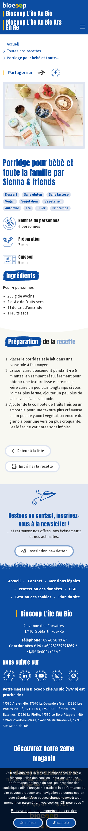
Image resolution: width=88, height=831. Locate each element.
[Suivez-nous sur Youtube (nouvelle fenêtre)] (41, 676)
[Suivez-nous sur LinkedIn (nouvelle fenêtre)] (25, 676)
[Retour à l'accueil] (21, 5)
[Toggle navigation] (82, 28)
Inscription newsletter (47, 551)
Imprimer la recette (36, 466)
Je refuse (28, 823)
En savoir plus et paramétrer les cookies (44, 811)
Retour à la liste (30, 451)
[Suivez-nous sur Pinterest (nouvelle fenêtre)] (73, 676)
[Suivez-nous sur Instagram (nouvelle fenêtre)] (57, 676)
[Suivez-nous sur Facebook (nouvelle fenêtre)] (9, 676)
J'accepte (61, 823)
